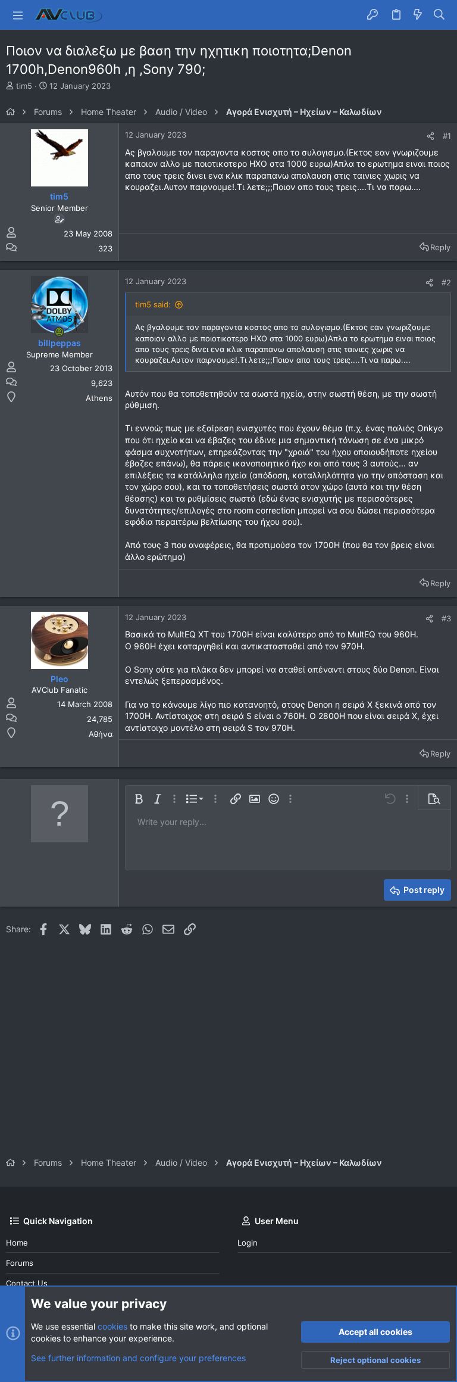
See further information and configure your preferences (138, 1358)
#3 (446, 618)
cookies (112, 1326)
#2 (446, 282)
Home (17, 1242)
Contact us (27, 1283)
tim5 (24, 86)
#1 (447, 136)
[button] (18, 15)
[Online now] (59, 331)
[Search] (439, 15)
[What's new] (418, 15)
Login (247, 1242)
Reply (440, 247)
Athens (99, 398)
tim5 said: (153, 304)
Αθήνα (100, 734)
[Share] (430, 136)
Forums (19, 1263)
